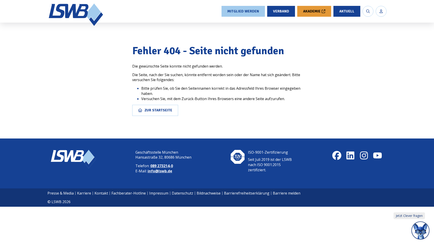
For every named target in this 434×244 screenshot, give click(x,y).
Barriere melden (286, 193)
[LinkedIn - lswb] (350, 155)
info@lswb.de (160, 171)
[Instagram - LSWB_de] (364, 155)
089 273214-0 (161, 165)
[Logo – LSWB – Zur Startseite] (76, 14)
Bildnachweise (209, 193)
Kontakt (101, 193)
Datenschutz (182, 193)
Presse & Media (60, 193)
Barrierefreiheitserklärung (246, 193)
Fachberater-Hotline (128, 193)
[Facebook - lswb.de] (336, 155)
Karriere (84, 193)
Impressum (158, 193)
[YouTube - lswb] (377, 155)
